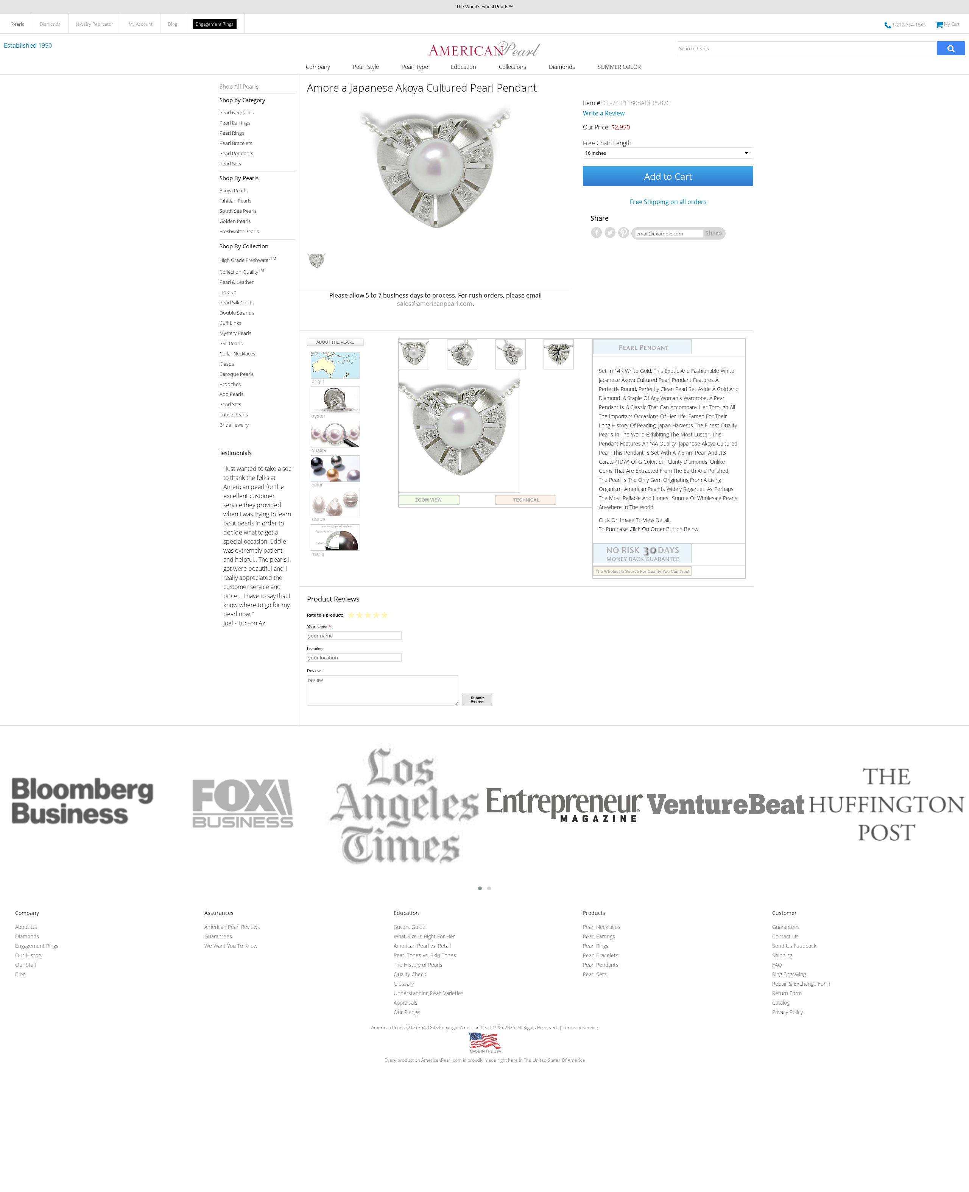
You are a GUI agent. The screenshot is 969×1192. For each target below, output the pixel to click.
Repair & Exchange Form (801, 983)
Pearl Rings (232, 133)
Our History (28, 955)
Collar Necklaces (237, 354)
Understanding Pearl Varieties (429, 993)
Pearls (17, 24)
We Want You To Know (230, 945)
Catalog (781, 1002)
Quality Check (410, 974)
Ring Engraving (789, 974)
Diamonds (50, 24)
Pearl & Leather (237, 282)
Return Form (787, 993)
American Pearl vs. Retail (422, 945)
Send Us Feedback (794, 945)
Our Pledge (407, 1012)
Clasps (227, 364)
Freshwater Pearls (239, 231)
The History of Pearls (418, 964)
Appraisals (406, 1002)
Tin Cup (228, 292)
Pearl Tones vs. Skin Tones (425, 955)
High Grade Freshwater (248, 259)
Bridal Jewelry (234, 425)
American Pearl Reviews (232, 926)
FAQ (777, 964)
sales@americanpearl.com (434, 303)
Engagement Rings (215, 24)
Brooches (230, 384)
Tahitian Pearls (235, 201)
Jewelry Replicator (94, 24)
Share (713, 233)
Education (463, 66)
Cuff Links (230, 323)
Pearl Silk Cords (237, 302)
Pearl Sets (230, 163)
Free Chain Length (607, 143)
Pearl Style (366, 66)
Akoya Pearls (234, 190)
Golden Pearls (235, 221)
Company (318, 66)
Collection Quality (242, 271)
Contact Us (785, 936)
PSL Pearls (231, 343)
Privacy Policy (787, 1012)
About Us (26, 926)
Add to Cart (668, 176)
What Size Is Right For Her (424, 936)
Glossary (404, 983)
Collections (512, 66)
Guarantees (218, 936)
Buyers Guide (409, 926)
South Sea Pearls (238, 211)
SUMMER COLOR (619, 66)
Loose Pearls (234, 414)
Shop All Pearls (239, 86)
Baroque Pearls (237, 374)
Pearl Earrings (235, 123)
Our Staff (25, 964)
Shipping (782, 955)
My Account (141, 24)
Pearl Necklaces (237, 112)
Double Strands (237, 313)
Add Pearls (231, 394)
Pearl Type (415, 66)
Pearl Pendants (236, 153)
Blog (172, 24)
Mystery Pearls (235, 333)
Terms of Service (580, 1027)
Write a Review (604, 113)
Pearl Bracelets (236, 143)
